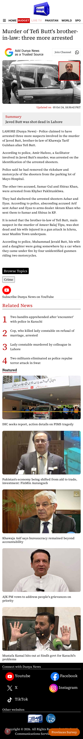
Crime (8, 279)
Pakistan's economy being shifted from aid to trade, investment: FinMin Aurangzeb (39, 481)
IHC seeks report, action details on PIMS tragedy (38, 424)
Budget (23, 20)
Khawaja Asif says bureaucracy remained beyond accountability (38, 540)
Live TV (36, 20)
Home (12, 20)
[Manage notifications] (7, 731)
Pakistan (51, 20)
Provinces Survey (64, 732)
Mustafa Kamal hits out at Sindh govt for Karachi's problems (38, 657)
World (67, 20)
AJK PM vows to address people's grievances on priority (36, 598)
